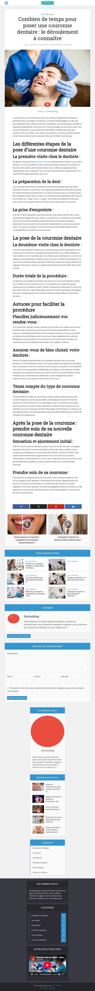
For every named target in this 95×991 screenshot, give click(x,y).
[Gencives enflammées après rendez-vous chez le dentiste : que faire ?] (39, 787)
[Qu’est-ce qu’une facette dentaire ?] (39, 809)
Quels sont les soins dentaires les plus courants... (54, 819)
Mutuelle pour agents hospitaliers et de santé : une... (35, 593)
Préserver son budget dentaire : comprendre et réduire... (35, 566)
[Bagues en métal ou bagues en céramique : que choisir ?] (39, 799)
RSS (53, 985)
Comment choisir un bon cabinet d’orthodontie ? (53, 829)
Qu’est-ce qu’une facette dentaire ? (53, 808)
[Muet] (59, 974)
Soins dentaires (47, 14)
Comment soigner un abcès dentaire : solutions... (76, 593)
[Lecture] (32, 974)
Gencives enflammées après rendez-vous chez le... (53, 788)
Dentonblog (56, 45)
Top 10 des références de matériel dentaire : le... (35, 579)
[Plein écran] (63, 974)
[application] (47, 965)
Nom (10, 676)
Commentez (12, 653)
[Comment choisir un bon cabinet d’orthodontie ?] (39, 830)
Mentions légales (49, 988)
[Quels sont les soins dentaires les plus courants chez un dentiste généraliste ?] (39, 819)
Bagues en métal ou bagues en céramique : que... (53, 799)
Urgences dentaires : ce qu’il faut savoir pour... (76, 578)
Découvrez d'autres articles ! (18, 636)
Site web (64, 676)
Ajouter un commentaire (38, 45)
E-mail (37, 676)
